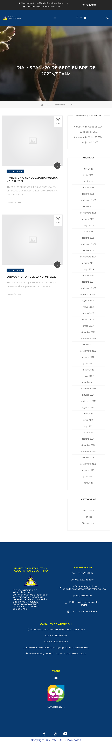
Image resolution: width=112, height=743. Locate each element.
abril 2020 (88, 482)
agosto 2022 (88, 357)
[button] (55, 17)
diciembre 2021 (88, 382)
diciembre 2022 (88, 332)
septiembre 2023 (88, 294)
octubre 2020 (88, 457)
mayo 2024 (88, 269)
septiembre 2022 (88, 350)
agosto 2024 (88, 263)
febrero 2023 (88, 319)
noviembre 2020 (88, 451)
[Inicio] (42, 104)
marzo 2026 (88, 187)
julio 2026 (88, 168)
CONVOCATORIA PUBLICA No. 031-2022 (31, 276)
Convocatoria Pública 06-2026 (88, 126)
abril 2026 (88, 181)
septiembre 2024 (88, 256)
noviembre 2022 (88, 338)
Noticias (88, 516)
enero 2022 (88, 376)
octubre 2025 (88, 206)
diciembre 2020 (88, 445)
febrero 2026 (88, 193)
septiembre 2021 (88, 401)
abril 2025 (88, 231)
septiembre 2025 (88, 212)
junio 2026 (88, 175)
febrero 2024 (88, 281)
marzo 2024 (88, 275)
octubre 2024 (88, 250)
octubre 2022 (88, 344)
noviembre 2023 (88, 288)
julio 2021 (88, 413)
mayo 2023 (88, 306)
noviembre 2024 (88, 244)
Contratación (88, 510)
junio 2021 (88, 420)
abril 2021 (88, 432)
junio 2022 (88, 363)
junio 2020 (88, 476)
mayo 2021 (88, 426)
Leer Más (11, 202)
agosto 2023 (88, 300)
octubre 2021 (88, 394)
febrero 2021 (88, 438)
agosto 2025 (88, 219)
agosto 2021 (88, 407)
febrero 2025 (88, 237)
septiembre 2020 (88, 463)
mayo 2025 (88, 225)
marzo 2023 (88, 313)
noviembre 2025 (88, 200)
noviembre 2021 (88, 388)
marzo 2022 (88, 369)
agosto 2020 (88, 470)
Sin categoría (15, 171)
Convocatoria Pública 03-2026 (88, 137)
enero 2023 (88, 325)
